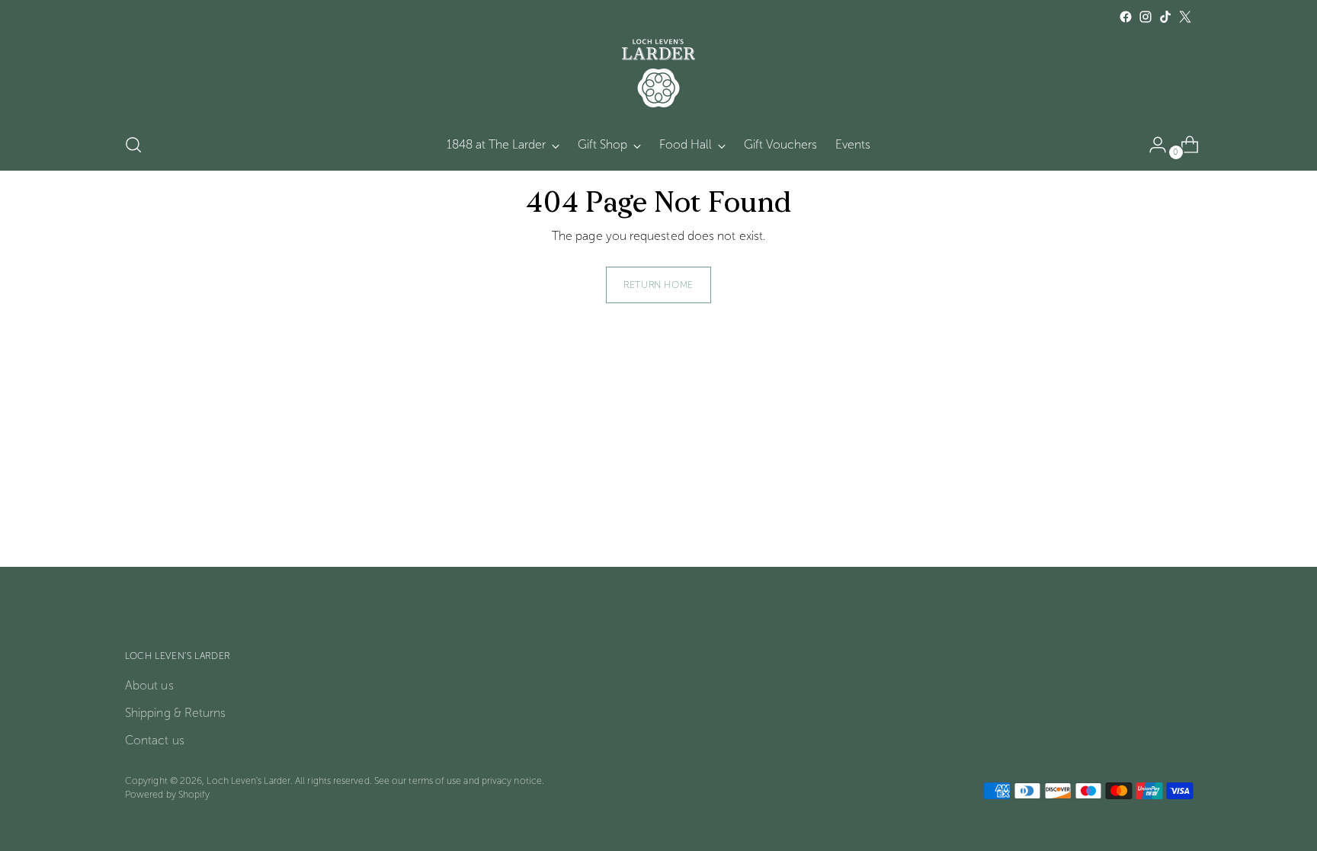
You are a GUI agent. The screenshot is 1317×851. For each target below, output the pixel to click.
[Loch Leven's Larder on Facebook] (1126, 17)
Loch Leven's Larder (248, 780)
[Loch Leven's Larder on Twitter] (1185, 17)
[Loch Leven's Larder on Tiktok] (1165, 17)
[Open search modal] (133, 145)
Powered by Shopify (167, 794)
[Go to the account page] (1151, 145)
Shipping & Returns (175, 712)
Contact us (154, 740)
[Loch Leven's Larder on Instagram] (1145, 17)
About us (149, 685)
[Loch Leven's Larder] (658, 73)
